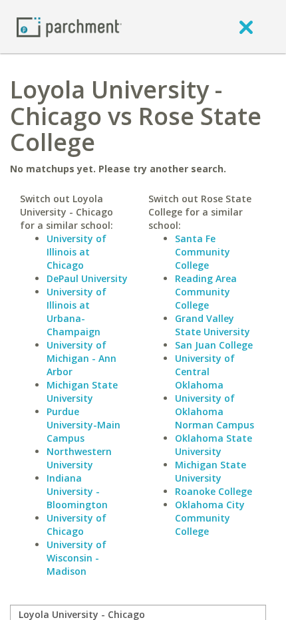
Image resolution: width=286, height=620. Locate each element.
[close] (246, 27)
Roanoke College (213, 491)
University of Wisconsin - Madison (76, 557)
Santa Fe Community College (202, 251)
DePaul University (87, 278)
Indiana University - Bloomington (77, 491)
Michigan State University (82, 391)
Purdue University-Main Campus (83, 424)
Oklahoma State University (213, 445)
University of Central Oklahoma (205, 371)
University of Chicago (76, 525)
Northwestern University (79, 458)
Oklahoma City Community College (210, 518)
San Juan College (214, 345)
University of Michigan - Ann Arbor (81, 358)
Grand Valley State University (212, 325)
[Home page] (69, 26)
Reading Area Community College (206, 291)
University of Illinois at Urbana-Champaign (76, 311)
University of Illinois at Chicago (76, 251)
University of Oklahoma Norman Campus (214, 411)
